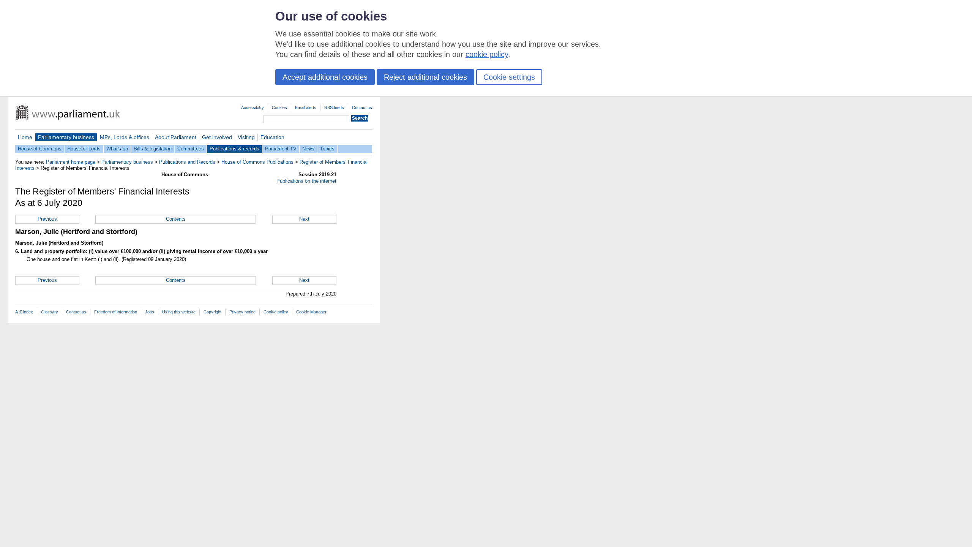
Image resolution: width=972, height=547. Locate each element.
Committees (190, 149)
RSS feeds (334, 107)
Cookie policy (276, 312)
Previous (47, 219)
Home (25, 137)
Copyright (212, 312)
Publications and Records (187, 162)
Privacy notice (242, 312)
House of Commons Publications (257, 162)
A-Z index (24, 312)
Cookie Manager (311, 312)
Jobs (149, 312)
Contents (176, 219)
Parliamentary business (66, 137)
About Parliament (175, 137)
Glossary (49, 312)
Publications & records (234, 149)
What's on (117, 149)
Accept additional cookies (325, 77)
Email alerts (305, 107)
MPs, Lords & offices (124, 137)
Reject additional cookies (425, 77)
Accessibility (252, 107)
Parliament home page (70, 162)
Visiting (246, 137)
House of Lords (84, 149)
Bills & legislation (153, 149)
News (308, 149)
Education (272, 137)
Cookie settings (509, 77)
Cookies (279, 107)
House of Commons (40, 149)
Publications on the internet (306, 181)
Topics (327, 149)
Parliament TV (281, 149)
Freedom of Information (115, 312)
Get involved (217, 137)
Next (304, 219)
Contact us (362, 107)
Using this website (179, 312)
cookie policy (486, 54)
